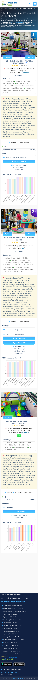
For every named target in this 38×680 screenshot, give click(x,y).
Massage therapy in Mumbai (11, 637)
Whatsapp (9, 508)
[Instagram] (8, 672)
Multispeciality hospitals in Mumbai (13, 639)
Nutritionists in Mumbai (10, 642)
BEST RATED (4, 8)
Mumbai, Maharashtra (13, 601)
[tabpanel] (19, 44)
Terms (10, 674)
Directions (26, 72)
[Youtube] (12, 672)
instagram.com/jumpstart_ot (16, 334)
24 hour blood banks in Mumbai (12, 605)
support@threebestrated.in (14, 669)
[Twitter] (5, 672)
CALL (8, 57)
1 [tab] (16, 229)
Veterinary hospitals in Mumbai (12, 651)
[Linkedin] (16, 672)
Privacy (3, 674)
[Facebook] (1, 672)
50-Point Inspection (17, 22)
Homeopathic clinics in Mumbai (12, 634)
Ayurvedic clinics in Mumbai (11, 617)
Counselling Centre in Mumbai (12, 620)
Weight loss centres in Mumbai (12, 654)
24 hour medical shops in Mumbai (13, 608)
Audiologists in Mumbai (10, 614)
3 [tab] (19, 229)
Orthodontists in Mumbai (10, 645)
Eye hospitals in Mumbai (10, 628)
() (24, 65)
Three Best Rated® (17, 678)
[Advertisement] (19, 574)
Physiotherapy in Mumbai (10, 648)
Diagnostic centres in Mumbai (12, 625)
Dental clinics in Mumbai (10, 622)
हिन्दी (2, 10)
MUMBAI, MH (12, 8)
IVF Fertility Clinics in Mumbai (11, 631)
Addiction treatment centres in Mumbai (14, 611)
